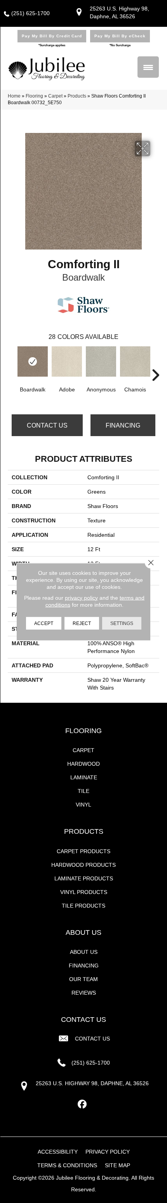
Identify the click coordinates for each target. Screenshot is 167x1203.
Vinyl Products (83, 892)
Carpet (55, 96)
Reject (82, 623)
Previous (11, 363)
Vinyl (83, 804)
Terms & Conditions (67, 1165)
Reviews (83, 993)
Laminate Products (83, 878)
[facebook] (82, 1104)
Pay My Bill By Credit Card (52, 36)
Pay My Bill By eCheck (120, 36)
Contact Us (47, 425)
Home (14, 96)
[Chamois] (135, 361)
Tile (83, 791)
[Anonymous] (101, 361)
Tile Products (83, 906)
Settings (121, 623)
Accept (43, 623)
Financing (123, 425)
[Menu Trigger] (148, 67)
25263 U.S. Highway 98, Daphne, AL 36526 (92, 1083)
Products (77, 96)
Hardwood (83, 764)
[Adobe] (67, 361)
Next (155, 363)
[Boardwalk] (33, 361)
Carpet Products (83, 851)
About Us (83, 952)
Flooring (34, 96)
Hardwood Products (83, 865)
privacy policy (81, 597)
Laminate (83, 777)
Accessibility (58, 1152)
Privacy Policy (107, 1152)
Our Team (83, 979)
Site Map (117, 1165)
